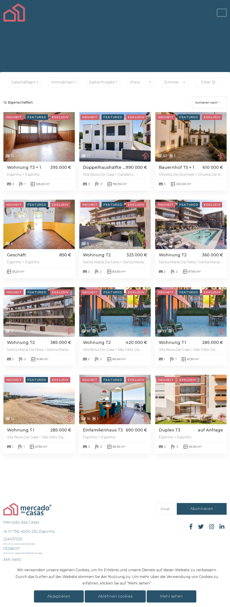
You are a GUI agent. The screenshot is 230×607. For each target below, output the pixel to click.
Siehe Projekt (102, 82)
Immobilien (62, 82)
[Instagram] (211, 526)
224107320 (12, 539)
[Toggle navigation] (222, 13)
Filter (208, 82)
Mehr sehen (171, 596)
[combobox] (209, 102)
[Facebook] (191, 526)
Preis (135, 82)
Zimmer (171, 82)
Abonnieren (201, 509)
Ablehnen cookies (115, 596)
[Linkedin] (222, 526)
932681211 (11, 548)
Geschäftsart (23, 82)
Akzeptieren (58, 596)
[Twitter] (201, 526)
